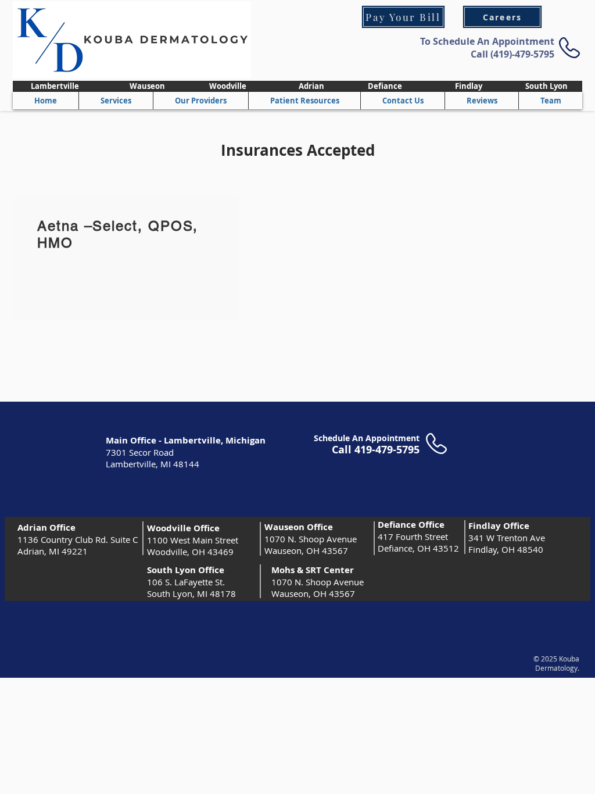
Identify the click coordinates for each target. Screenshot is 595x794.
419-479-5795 (387, 449)
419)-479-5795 (523, 54)
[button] (200, 100)
